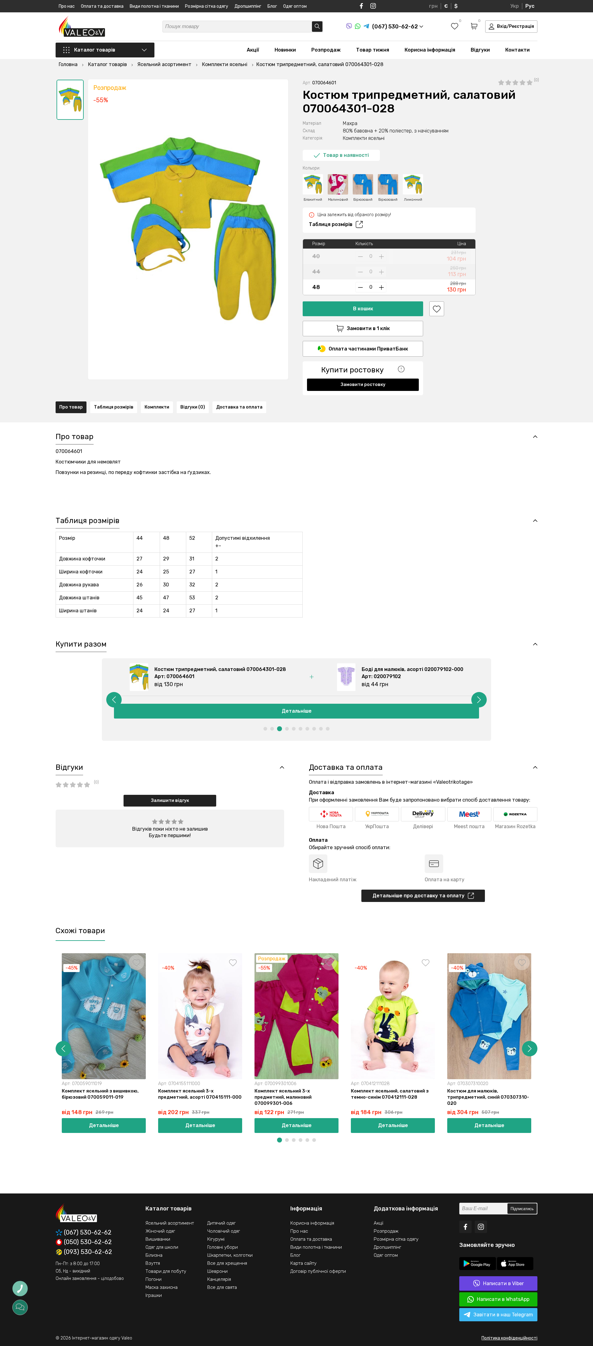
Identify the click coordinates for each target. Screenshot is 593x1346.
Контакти (517, 50)
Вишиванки (157, 1239)
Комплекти (157, 407)
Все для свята (222, 1287)
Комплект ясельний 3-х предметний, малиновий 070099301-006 (283, 1097)
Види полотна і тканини (154, 6)
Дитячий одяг (221, 1223)
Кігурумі (216, 1239)
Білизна (153, 1255)
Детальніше (297, 711)
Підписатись (522, 1208)
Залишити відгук (170, 800)
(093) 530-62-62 (88, 1252)
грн (433, 6)
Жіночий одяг (160, 1231)
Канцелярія (219, 1279)
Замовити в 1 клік (368, 328)
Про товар (71, 407)
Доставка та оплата (239, 407)
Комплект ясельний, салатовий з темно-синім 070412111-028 (390, 1094)
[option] (70, 99)
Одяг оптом (295, 6)
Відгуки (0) (192, 407)
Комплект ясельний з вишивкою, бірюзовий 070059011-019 (100, 1094)
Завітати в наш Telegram (503, 1315)
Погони (153, 1279)
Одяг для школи (161, 1247)
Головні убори (222, 1247)
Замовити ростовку (363, 384)
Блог (272, 6)
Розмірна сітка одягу (206, 6)
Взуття (152, 1263)
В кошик (363, 309)
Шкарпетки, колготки (230, 1255)
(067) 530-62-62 (87, 1232)
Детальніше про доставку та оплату (418, 896)
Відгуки (480, 50)
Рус (529, 6)
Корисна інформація (430, 50)
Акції (253, 50)
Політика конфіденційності (509, 1338)
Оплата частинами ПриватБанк (368, 349)
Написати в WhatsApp (503, 1299)
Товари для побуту (165, 1271)
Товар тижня (372, 50)
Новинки (285, 50)
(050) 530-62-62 (88, 1242)
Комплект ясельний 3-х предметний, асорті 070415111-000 (200, 1094)
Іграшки (153, 1295)
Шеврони (217, 1271)
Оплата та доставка (102, 6)
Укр (514, 6)
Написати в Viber (503, 1283)
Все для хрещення (227, 1263)
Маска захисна (161, 1287)
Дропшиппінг (247, 6)
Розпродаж (326, 50)
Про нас (67, 6)
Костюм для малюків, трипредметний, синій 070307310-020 (488, 1097)
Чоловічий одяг (223, 1231)
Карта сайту (303, 1263)
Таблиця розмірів (330, 224)
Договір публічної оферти (318, 1271)
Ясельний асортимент (169, 1223)
